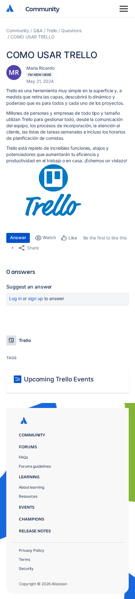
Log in (15, 298)
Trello (51, 30)
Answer (18, 237)
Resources (28, 496)
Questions (71, 30)
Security (26, 568)
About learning (31, 487)
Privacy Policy (31, 550)
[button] (53, 190)
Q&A (37, 30)
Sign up (35, 298)
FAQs (23, 457)
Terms (24, 559)
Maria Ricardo (40, 68)
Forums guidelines (35, 466)
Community (42, 8)
